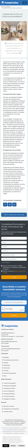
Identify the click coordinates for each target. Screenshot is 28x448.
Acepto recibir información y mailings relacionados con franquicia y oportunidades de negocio (14, 267)
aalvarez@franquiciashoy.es (9, 341)
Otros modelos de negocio (17, 433)
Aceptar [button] (6, 445)
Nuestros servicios (9, 406)
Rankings (6, 357)
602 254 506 (4, 350)
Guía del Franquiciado (10, 373)
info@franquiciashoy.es (8, 333)
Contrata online (8, 411)
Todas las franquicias (10, 383)
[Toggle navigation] (24, 2)
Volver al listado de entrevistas (14, 215)
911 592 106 (4, 335)
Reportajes (7, 365)
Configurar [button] (21, 445)
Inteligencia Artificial (9, 399)
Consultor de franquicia (8, 428)
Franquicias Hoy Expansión (11, 409)
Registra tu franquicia (13, 431)
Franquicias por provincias (11, 360)
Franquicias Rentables (10, 386)
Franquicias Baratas (9, 393)
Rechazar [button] (13, 445)
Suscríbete (14, 315)
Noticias (6, 362)
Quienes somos (19, 428)
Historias (6, 370)
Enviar (14, 277)
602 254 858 (4, 343)
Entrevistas (7, 368)
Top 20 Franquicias (9, 391)
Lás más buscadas (9, 396)
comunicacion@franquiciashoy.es (10, 348)
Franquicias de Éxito (9, 388)
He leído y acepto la (14, 271)
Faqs (5, 376)
